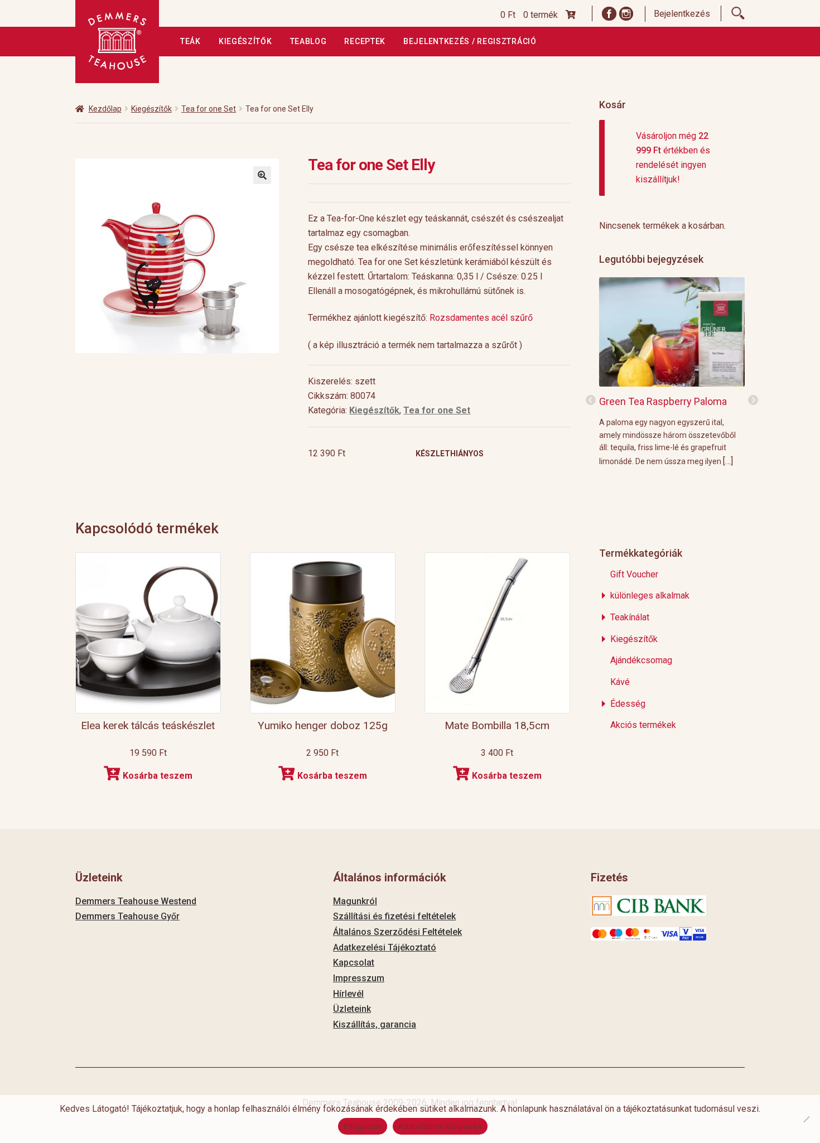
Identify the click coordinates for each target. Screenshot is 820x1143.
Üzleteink (352, 1009)
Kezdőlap (105, 108)
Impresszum (358, 978)
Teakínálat (629, 617)
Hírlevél (348, 993)
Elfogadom (363, 1126)
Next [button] (753, 400)
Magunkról (355, 901)
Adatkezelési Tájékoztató (384, 947)
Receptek (364, 41)
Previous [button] (590, 400)
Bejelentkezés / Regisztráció (470, 41)
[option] (672, 371)
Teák (190, 41)
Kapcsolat (353, 962)
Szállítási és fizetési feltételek (394, 916)
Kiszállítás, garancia (374, 1024)
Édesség (627, 703)
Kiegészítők (245, 41)
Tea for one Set (208, 108)
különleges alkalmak (649, 595)
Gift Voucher (634, 574)
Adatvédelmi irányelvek (440, 1126)
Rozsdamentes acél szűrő (482, 317)
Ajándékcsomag (641, 660)
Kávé (620, 682)
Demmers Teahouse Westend (135, 901)
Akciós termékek (643, 725)
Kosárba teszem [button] (157, 775)
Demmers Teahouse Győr (127, 916)
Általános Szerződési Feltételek (397, 932)
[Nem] (806, 1119)
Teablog (308, 41)
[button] (262, 175)
